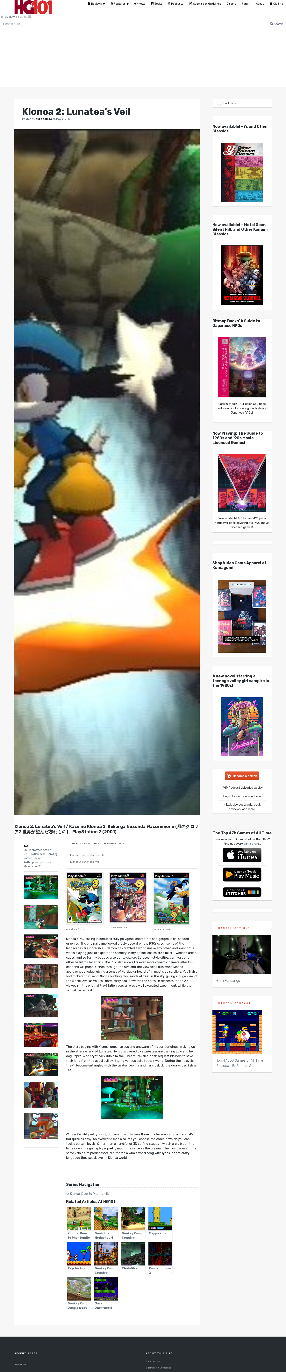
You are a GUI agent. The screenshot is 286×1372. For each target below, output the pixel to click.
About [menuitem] (260, 3)
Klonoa (119, 843)
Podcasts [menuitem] (177, 3)
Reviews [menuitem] (96, 3)
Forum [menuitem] (246, 3)
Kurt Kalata (44, 119)
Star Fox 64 (20, 1364)
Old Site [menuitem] (278, 3)
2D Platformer (33, 850)
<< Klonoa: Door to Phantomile (88, 1194)
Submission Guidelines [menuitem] (207, 3)
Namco (28, 858)
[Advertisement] (143, 58)
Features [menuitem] (119, 3)
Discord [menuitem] (231, 3)
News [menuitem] (142, 3)
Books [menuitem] (158, 3)
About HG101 (153, 1361)
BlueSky (10, 16)
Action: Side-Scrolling (44, 854)
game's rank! (252, 843)
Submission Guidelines (158, 1367)
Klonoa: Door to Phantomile (87, 855)
